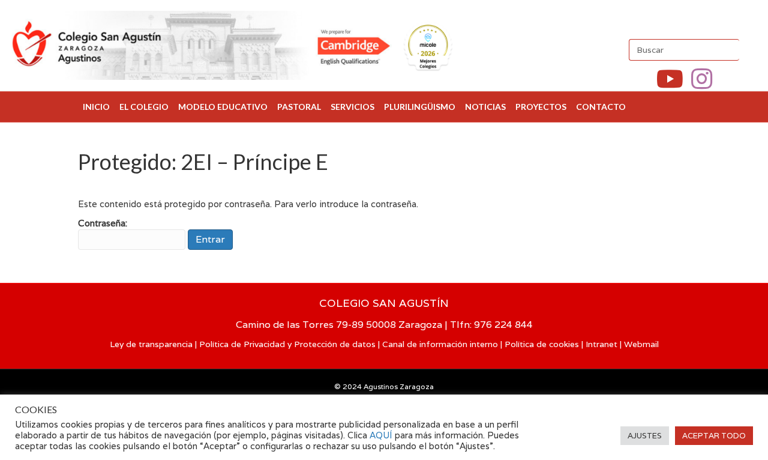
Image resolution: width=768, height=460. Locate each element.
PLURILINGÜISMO (419, 106)
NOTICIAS (485, 106)
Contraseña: (102, 223)
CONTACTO (601, 106)
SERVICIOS (352, 106)
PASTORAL (299, 106)
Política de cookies (542, 344)
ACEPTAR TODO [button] (714, 436)
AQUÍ (382, 435)
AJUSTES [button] (645, 436)
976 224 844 (503, 324)
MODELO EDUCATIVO (223, 106)
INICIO (96, 106)
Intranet (601, 344)
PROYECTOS (540, 106)
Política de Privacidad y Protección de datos (287, 344)
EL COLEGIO (144, 106)
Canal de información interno (440, 344)
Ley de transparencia (151, 344)
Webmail (641, 344)
